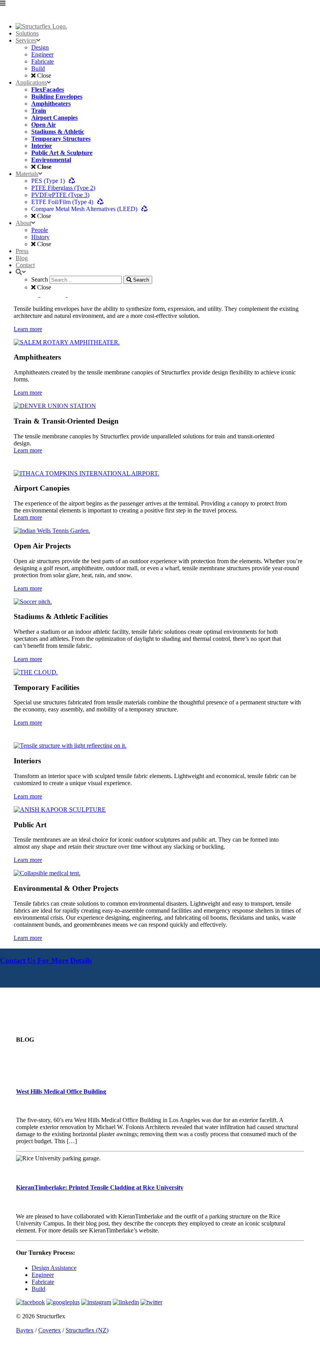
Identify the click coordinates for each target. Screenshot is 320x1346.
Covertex (49, 1330)
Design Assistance (54, 1267)
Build (38, 1289)
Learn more (28, 329)
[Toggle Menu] (160, 8)
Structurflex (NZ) (87, 1330)
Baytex (25, 1330)
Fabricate (43, 1282)
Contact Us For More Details (46, 960)
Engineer (43, 1275)
